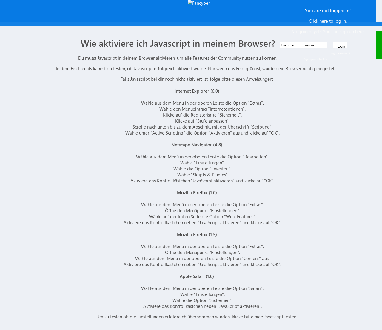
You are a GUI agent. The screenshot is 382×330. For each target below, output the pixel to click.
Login (341, 46)
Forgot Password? (340, 53)
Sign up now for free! (316, 59)
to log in (337, 21)
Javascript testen (280, 317)
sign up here (352, 31)
